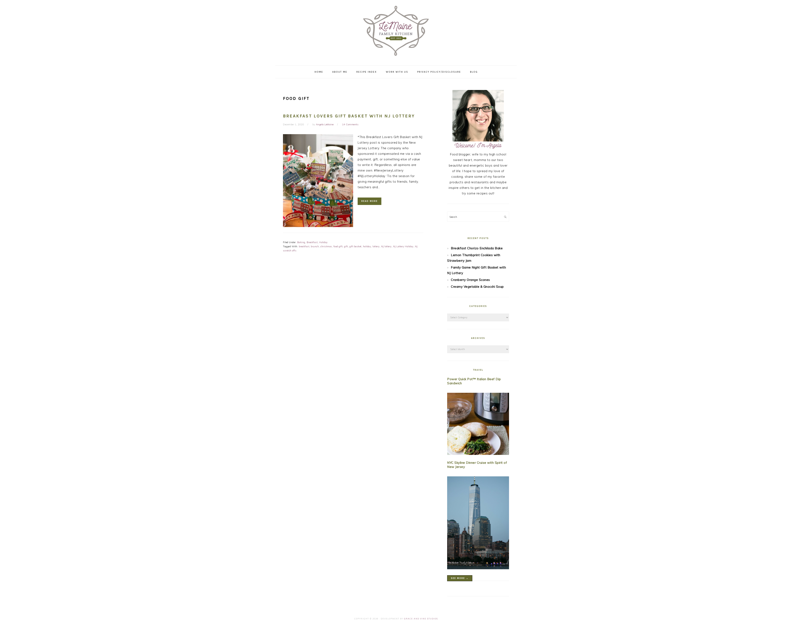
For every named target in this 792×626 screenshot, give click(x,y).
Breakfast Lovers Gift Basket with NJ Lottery (349, 116)
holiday (367, 246)
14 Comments (350, 124)
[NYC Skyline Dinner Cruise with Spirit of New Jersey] (478, 523)
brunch (315, 246)
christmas (326, 246)
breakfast (304, 246)
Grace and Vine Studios (421, 619)
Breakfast (312, 242)
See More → (460, 578)
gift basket (355, 246)
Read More (369, 201)
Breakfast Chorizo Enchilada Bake (477, 248)
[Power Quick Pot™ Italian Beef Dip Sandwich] (478, 425)
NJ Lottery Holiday (403, 246)
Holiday (323, 242)
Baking (301, 242)
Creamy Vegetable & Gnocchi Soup (477, 287)
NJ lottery (386, 246)
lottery (376, 246)
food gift (338, 246)
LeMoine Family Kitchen (396, 31)
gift (346, 246)
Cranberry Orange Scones (470, 280)
